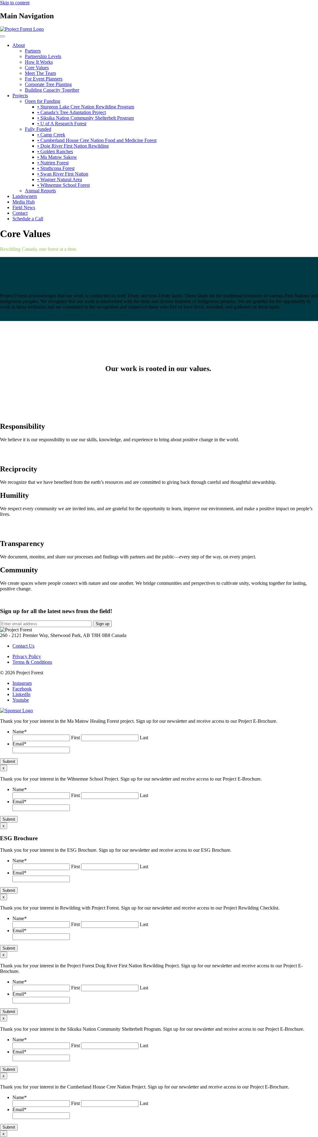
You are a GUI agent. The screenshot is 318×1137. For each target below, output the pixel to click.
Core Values (37, 67)
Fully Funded (38, 129)
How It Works (39, 62)
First (75, 737)
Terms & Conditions (32, 662)
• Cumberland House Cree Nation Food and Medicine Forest (97, 140)
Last (144, 737)
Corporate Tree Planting (48, 84)
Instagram (22, 683)
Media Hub (23, 201)
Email (19, 743)
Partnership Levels (43, 56)
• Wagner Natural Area (59, 179)
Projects (20, 95)
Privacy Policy (26, 656)
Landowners (24, 196)
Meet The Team (40, 73)
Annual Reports (40, 190)
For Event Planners (43, 78)
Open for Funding (42, 101)
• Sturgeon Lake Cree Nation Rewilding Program (85, 106)
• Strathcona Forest (56, 168)
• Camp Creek (51, 134)
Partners (33, 50)
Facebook (22, 688)
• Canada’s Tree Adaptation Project (71, 112)
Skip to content (15, 2)
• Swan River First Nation (62, 174)
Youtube (20, 700)
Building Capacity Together (52, 90)
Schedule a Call (27, 218)
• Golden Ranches (55, 151)
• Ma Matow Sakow (57, 157)
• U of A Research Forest (61, 123)
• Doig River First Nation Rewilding (73, 146)
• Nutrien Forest (53, 162)
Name (19, 731)
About (18, 45)
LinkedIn (21, 694)
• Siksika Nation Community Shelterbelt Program (85, 118)
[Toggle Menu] (2, 36)
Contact (20, 213)
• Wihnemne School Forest (63, 185)
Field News (23, 207)
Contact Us (23, 646)
